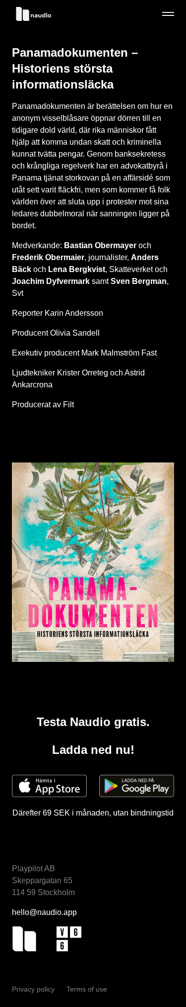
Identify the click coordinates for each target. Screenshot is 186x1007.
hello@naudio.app (44, 912)
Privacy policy (34, 989)
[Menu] (168, 14)
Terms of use (86, 989)
